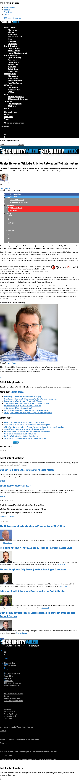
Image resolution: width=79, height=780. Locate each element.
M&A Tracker (12, 106)
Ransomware (12, 41)
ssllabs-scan (38, 277)
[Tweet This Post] (41, 197)
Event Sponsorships (9, 711)
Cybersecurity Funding (15, 103)
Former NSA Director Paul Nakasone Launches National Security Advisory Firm (27, 424)
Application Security (14, 57)
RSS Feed (6, 696)
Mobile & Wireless (13, 69)
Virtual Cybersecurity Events (12, 674)
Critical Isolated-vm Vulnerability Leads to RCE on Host (20, 434)
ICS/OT (6, 94)
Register (2, 481)
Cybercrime (11, 32)
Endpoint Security (13, 62)
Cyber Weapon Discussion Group (13, 694)
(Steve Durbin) (7, 543)
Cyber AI (6, 108)
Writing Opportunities (10, 714)
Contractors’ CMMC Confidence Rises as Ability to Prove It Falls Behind (25, 438)
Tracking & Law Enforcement (17, 53)
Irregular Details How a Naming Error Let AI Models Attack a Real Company (26, 410)
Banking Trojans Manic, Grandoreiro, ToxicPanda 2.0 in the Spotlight (24, 422)
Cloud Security (12, 60)
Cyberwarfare (12, 30)
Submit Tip (3, 731)
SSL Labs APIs (34, 280)
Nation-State (12, 39)
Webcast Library (8, 676)
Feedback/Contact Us (10, 716)
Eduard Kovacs (5, 188)
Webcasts (7, 9)
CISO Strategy (8, 85)
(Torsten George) (21, 633)
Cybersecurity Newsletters (12, 685)
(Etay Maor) (61, 564)
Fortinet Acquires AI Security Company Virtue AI (18, 408)
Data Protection (13, 78)
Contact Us (3, 743)
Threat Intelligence (14, 48)
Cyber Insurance (13, 76)
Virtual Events (8, 12)
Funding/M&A (8, 101)
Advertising (7, 709)
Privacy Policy (8, 718)
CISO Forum (11, 92)
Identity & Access (13, 64)
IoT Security (12, 67)
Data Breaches (12, 34)
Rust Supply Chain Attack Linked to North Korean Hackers (21, 436)
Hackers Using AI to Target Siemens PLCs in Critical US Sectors (23, 401)
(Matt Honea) (63, 586)
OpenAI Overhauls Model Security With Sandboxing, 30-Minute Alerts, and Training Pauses (30, 399)
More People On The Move (7, 516)
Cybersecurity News (9, 7)
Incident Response (14, 50)
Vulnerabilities (12, 44)
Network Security (13, 71)
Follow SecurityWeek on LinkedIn (13, 701)
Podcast (6, 14)
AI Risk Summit (8, 681)
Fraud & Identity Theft (15, 37)
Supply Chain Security (15, 83)
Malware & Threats (10, 27)
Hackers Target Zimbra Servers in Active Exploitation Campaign (22, 396)
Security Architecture (11, 55)
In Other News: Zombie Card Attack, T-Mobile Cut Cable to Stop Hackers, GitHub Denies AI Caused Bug (34, 427)
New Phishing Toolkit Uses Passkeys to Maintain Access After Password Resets (27, 431)
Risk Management (10, 74)
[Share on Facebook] (41, 194)
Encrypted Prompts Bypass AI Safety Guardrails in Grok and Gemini (24, 429)
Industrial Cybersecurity (16, 97)
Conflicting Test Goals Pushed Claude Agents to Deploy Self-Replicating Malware (28, 413)
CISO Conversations (14, 90)
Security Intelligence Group (12, 698)
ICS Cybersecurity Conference (12, 18)
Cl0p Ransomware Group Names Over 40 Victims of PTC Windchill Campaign (26, 403)
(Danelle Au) (45, 608)
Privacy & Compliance (15, 80)
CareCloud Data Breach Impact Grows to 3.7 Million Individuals (22, 406)
